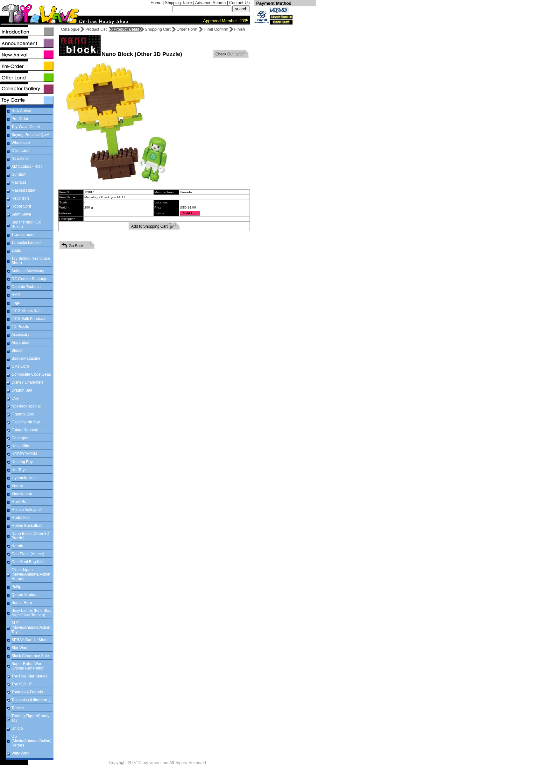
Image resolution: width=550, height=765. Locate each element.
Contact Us (239, 2)
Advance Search (210, 2)
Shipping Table (178, 2)
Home (156, 2)
